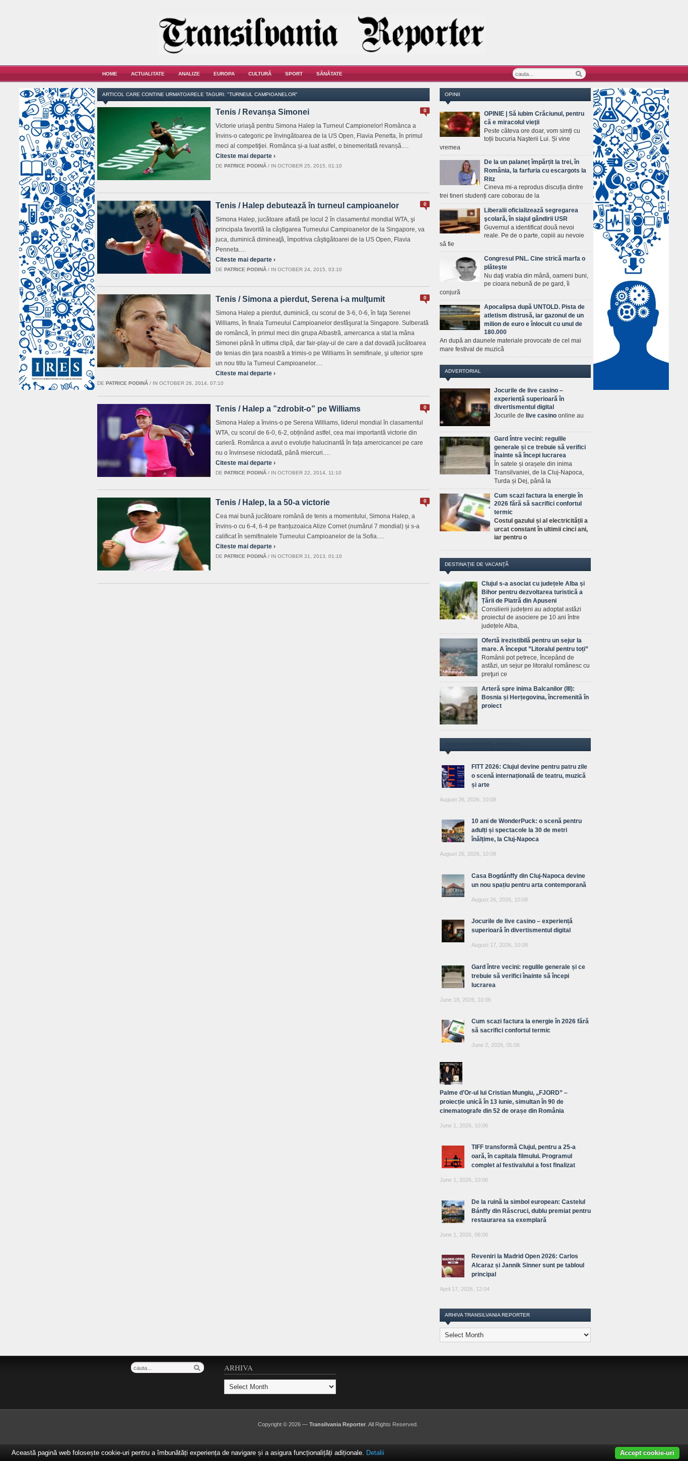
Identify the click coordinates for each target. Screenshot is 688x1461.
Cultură (259, 73)
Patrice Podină (245, 166)
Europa (224, 73)
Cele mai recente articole (483, 744)
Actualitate (148, 73)
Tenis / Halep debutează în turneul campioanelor (307, 205)
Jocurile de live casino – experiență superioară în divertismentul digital (529, 399)
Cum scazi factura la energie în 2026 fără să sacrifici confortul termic (538, 504)
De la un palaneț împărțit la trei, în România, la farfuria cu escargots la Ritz (535, 170)
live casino (541, 415)
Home (109, 73)
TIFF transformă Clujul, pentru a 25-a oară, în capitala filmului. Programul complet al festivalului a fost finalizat (523, 1156)
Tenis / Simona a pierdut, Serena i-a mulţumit (300, 299)
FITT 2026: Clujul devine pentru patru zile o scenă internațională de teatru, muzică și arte (529, 775)
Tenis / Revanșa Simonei (262, 112)
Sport (294, 73)
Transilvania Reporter (337, 1424)
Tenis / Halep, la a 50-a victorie (273, 502)
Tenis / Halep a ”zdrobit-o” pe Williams (288, 408)
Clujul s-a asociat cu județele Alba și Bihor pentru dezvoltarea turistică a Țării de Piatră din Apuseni (533, 592)
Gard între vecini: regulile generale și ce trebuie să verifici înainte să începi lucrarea (540, 447)
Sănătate (329, 73)
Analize (189, 73)
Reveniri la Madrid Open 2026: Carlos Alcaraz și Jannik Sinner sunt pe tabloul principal (527, 1265)
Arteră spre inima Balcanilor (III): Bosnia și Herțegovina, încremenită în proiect (535, 697)
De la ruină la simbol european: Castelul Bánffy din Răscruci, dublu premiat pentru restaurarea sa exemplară (531, 1211)
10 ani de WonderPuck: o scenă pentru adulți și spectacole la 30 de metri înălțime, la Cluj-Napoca (526, 830)
